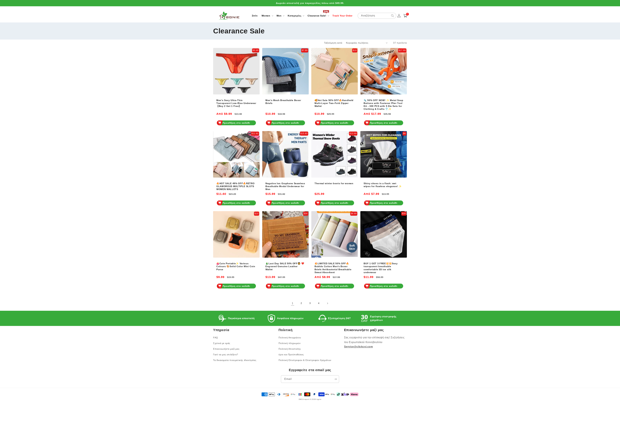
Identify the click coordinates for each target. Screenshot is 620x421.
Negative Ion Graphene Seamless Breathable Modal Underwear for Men (285, 186)
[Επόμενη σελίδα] (327, 303)
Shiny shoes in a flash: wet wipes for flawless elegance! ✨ (383, 185)
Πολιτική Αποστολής (290, 349)
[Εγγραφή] (335, 379)
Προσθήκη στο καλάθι (236, 123)
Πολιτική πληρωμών (289, 343)
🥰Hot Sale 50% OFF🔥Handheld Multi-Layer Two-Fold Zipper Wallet (334, 103)
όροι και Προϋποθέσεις (291, 354)
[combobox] (377, 16)
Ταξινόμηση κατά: (333, 42)
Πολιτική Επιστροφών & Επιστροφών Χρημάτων (305, 360)
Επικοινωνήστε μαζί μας (226, 349)
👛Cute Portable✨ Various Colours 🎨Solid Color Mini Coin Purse (235, 266)
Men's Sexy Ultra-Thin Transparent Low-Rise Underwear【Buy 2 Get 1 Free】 (236, 103)
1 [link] (292, 303)
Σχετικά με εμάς (221, 343)
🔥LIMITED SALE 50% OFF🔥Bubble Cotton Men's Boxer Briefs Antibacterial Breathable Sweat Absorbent (333, 268)
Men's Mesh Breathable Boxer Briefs (283, 101)
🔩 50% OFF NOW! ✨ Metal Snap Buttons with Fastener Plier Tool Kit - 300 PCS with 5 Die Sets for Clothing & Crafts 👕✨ (383, 104)
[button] (267, 15)
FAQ (215, 337)
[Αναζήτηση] (392, 15)
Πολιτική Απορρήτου (290, 337)
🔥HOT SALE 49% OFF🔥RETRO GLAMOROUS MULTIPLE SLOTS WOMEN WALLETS (235, 186)
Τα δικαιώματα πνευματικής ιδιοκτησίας (234, 360)
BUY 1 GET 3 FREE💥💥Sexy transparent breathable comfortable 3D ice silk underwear (381, 268)
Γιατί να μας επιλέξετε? (225, 354)
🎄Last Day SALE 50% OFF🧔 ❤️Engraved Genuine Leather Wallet (284, 266)
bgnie (319, 399)
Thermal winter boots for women (334, 183)
